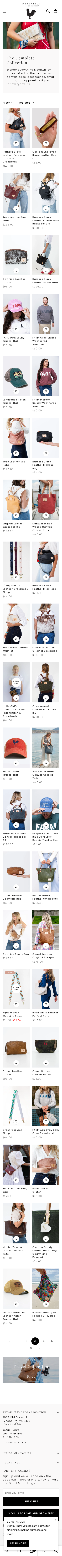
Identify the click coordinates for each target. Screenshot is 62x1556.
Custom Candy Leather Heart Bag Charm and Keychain (44, 1252)
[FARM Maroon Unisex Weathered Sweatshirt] (45, 376)
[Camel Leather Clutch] (16, 1047)
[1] (16, 562)
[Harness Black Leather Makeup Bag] (45, 438)
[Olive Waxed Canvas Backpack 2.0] (45, 682)
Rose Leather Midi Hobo (14, 463)
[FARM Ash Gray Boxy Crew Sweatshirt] (45, 1106)
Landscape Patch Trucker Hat (14, 401)
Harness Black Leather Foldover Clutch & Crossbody (14, 157)
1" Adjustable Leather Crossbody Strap (15, 589)
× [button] (55, 1520)
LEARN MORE (18, 1543)
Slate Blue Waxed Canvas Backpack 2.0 (15, 837)
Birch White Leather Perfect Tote (45, 1014)
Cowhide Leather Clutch (14, 280)
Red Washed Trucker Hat (11, 773)
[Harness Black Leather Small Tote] (45, 255)
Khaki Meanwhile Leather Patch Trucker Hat (14, 1316)
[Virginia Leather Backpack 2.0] (16, 500)
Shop (31, 1377)
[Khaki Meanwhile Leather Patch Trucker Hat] (16, 1289)
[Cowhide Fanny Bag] (16, 930)
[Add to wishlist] (16, 143)
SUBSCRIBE (31, 1501)
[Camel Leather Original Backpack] (45, 930)
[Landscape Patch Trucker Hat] (16, 376)
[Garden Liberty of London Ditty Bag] (45, 1289)
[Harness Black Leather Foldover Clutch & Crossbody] (16, 128)
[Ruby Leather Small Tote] (16, 193)
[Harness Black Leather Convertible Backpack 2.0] (45, 193)
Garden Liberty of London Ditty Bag (44, 1314)
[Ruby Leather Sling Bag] (16, 1165)
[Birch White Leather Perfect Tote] (45, 989)
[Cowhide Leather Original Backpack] (45, 624)
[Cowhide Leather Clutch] (16, 255)
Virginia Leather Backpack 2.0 (13, 525)
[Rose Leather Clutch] (45, 1165)
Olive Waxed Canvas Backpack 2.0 (44, 709)
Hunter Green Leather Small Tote (45, 897)
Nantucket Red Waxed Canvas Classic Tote (42, 527)
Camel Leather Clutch (12, 1073)
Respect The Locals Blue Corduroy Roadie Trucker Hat (45, 837)
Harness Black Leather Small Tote (45, 280)
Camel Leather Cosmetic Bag (12, 897)
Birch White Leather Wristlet (16, 649)
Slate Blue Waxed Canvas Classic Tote (44, 775)
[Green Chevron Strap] (16, 1106)
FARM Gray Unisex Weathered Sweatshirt (44, 341)
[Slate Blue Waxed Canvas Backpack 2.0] (16, 809)
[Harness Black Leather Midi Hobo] (45, 562)
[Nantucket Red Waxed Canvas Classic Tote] (45, 500)
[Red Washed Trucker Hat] (16, 747)
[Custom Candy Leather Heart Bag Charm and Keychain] (45, 1223)
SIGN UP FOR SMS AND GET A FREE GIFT (31, 1515)
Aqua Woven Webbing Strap (13, 1014)
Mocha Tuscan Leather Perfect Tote (13, 1251)
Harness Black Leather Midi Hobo (44, 587)
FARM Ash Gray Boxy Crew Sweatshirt (45, 1131)
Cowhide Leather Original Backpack (44, 649)
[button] (55, 11)
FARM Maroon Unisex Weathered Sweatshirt (44, 403)
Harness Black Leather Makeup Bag (43, 465)
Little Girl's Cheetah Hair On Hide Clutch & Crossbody (14, 711)
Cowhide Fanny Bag (16, 954)
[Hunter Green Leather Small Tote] (45, 871)
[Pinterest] (4, 1525)
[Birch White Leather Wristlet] (16, 624)
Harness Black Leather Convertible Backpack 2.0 (45, 220)
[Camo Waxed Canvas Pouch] (45, 1047)
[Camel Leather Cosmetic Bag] (16, 871)
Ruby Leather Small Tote (15, 218)
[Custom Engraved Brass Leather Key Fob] (45, 128)
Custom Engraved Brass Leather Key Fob (44, 155)
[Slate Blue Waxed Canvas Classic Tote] (45, 747)
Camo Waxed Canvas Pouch (41, 1073)
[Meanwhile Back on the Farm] (31, 11)
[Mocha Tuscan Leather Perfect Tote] (16, 1223)
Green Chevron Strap (13, 1131)
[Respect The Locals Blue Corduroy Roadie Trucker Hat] (45, 809)
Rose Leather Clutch (41, 1190)
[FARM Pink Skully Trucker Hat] (16, 314)
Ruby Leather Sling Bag (15, 1190)
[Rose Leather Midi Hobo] (16, 438)
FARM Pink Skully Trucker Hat (14, 339)
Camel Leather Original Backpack (44, 955)
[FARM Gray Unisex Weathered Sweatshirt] (45, 314)
